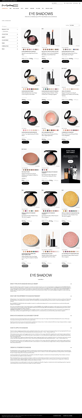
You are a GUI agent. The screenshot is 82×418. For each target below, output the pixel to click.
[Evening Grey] (34, 49)
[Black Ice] (78, 49)
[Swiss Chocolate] (32, 170)
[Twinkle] (76, 251)
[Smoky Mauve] (38, 49)
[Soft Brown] (23, 170)
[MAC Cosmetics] (10, 5)
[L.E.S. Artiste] (72, 89)
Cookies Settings (57, 415)
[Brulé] (54, 49)
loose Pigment (65, 289)
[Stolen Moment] (36, 49)
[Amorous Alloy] (23, 49)
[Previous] (22, 49)
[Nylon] (68, 89)
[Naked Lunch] (78, 89)
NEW (10, 8)
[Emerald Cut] (38, 89)
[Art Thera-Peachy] (56, 130)
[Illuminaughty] (32, 89)
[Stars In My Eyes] (58, 251)
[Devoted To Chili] (76, 130)
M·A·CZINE (38, 8)
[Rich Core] (30, 49)
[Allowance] (64, 211)
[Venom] (46, 170)
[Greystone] (38, 170)
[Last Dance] (32, 130)
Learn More (40, 279)
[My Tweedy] (66, 130)
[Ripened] (72, 130)
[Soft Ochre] (46, 130)
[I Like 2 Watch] (72, 251)
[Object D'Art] (38, 211)
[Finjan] (34, 170)
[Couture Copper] (34, 89)
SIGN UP (70, 161)
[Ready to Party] (32, 49)
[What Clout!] (68, 130)
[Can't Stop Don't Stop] (48, 211)
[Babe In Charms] (54, 130)
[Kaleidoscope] (44, 170)
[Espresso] (56, 49)
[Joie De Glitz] (36, 89)
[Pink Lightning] (50, 211)
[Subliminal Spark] (76, 49)
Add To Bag (25, 61)
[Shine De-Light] (38, 130)
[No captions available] (70, 165)
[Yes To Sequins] (26, 89)
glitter (12, 300)
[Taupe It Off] (66, 49)
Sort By (67, 25)
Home (3, 20)
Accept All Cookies (67, 415)
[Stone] (50, 49)
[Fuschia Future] (56, 89)
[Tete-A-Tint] (43, 49)
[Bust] (76, 211)
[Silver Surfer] (43, 89)
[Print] (36, 170)
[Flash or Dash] (50, 89)
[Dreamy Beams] (36, 130)
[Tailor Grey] (46, 49)
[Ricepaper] (74, 89)
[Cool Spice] (48, 49)
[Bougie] (58, 130)
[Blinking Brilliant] (46, 251)
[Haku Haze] (68, 49)
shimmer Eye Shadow (17, 303)
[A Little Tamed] (78, 130)
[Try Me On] (46, 211)
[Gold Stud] (72, 49)
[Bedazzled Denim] (74, 49)
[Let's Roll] (23, 130)
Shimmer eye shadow (15, 309)
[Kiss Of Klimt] (23, 89)
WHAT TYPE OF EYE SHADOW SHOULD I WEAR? (24, 284)
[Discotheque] (28, 211)
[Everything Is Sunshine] (52, 89)
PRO (43, 8)
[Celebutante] (30, 89)
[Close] (80, 415)
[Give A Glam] (74, 130)
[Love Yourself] (54, 251)
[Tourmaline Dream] (48, 89)
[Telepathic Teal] (46, 89)
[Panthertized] (48, 251)
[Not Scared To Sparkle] (54, 89)
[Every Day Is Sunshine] (56, 251)
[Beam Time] (52, 251)
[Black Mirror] (48, 130)
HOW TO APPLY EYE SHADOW (19, 328)
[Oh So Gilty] (28, 130)
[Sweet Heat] (28, 49)
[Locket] (34, 211)
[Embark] (28, 170)
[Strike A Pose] (70, 130)
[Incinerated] (36, 251)
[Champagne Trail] (58, 89)
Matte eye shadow (34, 300)
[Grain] (76, 89)
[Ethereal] (42, 170)
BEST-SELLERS (16, 8)
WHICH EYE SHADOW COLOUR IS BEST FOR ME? (24, 315)
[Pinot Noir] (58, 49)
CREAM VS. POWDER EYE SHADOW (20, 347)
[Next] (38, 49)
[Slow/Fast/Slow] (26, 130)
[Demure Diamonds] (70, 49)
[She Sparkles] (30, 130)
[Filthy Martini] (64, 49)
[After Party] (26, 211)
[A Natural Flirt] (26, 49)
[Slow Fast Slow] (43, 211)
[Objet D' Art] (28, 89)
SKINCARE (32, 8)
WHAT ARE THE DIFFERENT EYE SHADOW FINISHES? (25, 296)
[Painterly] (43, 130)
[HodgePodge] (52, 49)
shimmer (39, 306)
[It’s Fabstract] (52, 130)
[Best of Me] (64, 130)
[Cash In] (32, 211)
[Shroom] (64, 89)
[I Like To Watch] (34, 130)
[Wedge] (26, 170)
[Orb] (70, 89)
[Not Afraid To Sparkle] (43, 251)
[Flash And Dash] (50, 251)
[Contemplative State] (50, 130)
